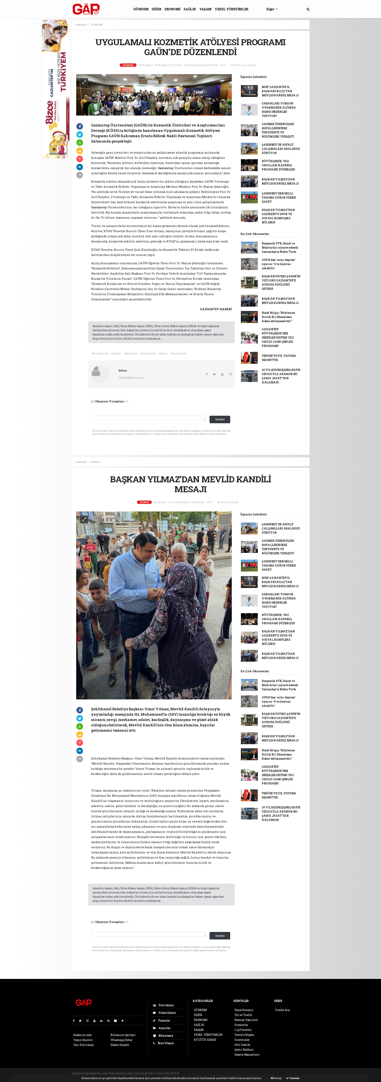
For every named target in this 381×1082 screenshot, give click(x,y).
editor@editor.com (132, 377)
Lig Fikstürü (243, 1030)
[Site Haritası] (117, 1021)
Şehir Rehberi (244, 1049)
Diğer (270, 9)
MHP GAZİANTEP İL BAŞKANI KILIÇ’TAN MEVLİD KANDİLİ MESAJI (280, 91)
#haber (116, 353)
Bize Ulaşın (165, 1043)
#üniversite (178, 353)
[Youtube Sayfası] (96, 1021)
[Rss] (110, 1021)
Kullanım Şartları (123, 1035)
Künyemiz (165, 1035)
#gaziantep (148, 353)
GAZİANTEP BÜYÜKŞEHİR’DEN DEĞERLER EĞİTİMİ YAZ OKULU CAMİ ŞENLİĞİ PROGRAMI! (278, 337)
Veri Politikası (83, 1045)
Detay (277, 1078)
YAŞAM (205, 9)
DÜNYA (95, 462)
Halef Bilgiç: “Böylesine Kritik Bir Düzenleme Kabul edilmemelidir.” (278, 317)
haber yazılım (248, 1073)
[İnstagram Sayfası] (89, 1021)
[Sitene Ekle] (124, 1021)
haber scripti (228, 1073)
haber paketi (210, 1073)
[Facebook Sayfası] (75, 1021)
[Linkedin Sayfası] (103, 1021)
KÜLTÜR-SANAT (205, 1040)
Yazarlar (163, 1020)
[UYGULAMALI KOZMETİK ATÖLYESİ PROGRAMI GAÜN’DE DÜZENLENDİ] (154, 94)
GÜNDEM (141, 9)
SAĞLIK (190, 9)
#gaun (163, 353)
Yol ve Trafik (243, 1015)
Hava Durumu (244, 1010)
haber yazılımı (190, 1073)
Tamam (294, 1078)
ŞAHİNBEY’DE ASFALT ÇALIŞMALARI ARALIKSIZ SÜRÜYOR (281, 149)
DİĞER (156, 9)
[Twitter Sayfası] (82, 1021)
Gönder (220, 419)
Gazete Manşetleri (247, 1054)
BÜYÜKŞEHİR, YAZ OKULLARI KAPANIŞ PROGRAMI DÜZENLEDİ (278, 165)
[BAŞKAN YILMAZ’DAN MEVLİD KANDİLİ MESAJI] (154, 605)
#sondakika (99, 353)
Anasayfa (81, 24)
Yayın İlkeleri (83, 1040)
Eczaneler (241, 1025)
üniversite (212, 168)
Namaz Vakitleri (246, 1020)
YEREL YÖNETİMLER (231, 9)
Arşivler (164, 1028)
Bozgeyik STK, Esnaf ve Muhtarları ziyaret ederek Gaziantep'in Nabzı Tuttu (280, 247)
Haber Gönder (120, 1045)
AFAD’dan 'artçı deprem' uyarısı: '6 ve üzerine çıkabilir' (278, 264)
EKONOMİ (172, 9)
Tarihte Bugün (244, 1035)
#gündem (131, 353)
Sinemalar (242, 1040)
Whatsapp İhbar (121, 1040)
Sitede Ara (282, 1010)
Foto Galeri (166, 1005)
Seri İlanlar (243, 1045)
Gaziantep (166, 168)
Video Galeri (167, 1013)
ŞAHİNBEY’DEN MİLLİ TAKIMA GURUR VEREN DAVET (279, 198)
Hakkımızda (82, 1035)
